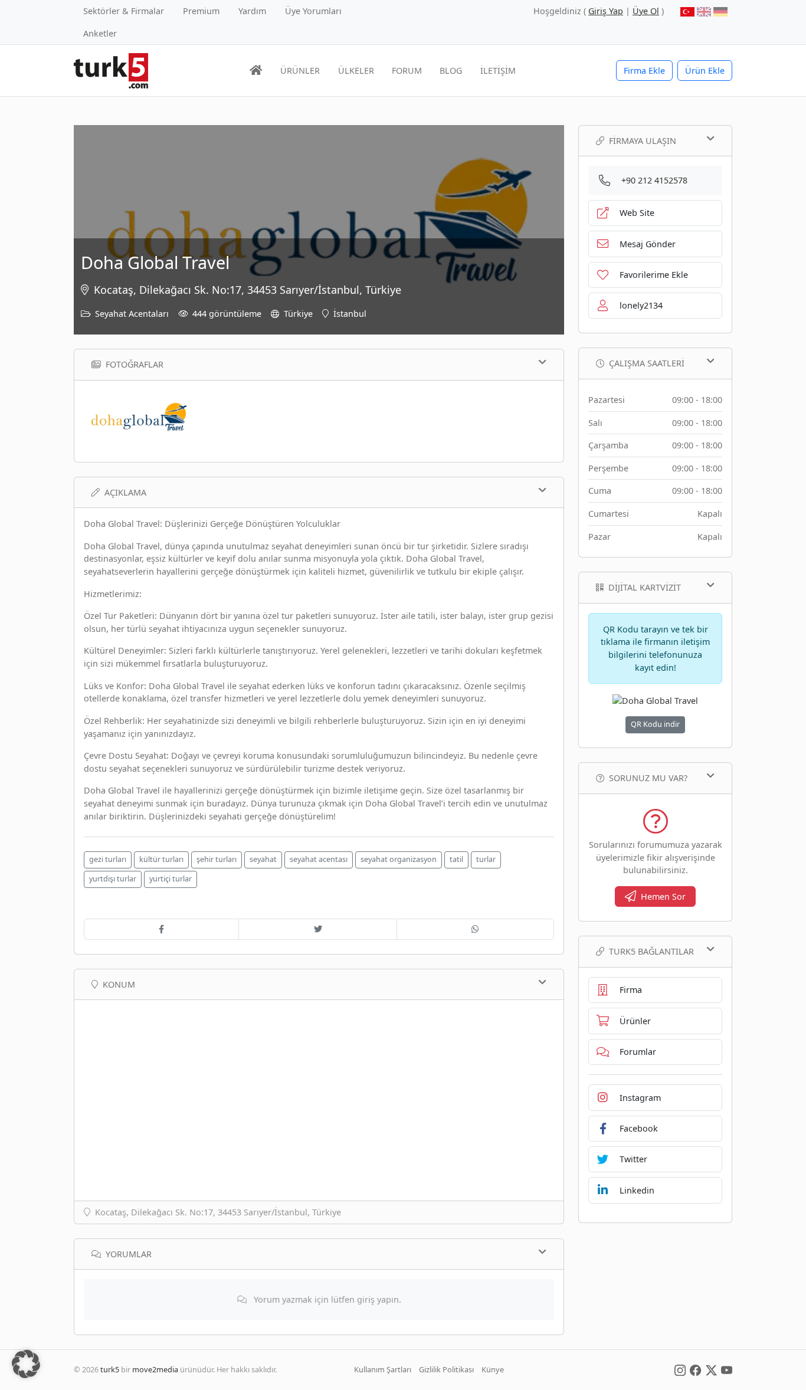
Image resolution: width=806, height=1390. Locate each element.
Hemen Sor (663, 896)
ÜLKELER (356, 70)
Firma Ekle (644, 70)
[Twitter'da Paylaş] (317, 929)
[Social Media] (680, 1369)
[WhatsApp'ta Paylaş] (475, 929)
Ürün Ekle (705, 70)
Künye (492, 1369)
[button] (26, 1364)
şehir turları (216, 859)
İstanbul (349, 313)
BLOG (451, 70)
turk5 (109, 1369)
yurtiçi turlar (170, 879)
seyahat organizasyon (399, 859)
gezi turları (107, 859)
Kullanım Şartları (382, 1369)
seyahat (263, 859)
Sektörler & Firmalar (123, 11)
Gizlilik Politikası (446, 1369)
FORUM (407, 70)
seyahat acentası (319, 859)
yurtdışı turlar (112, 879)
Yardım (252, 11)
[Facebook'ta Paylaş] (161, 929)
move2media (155, 1369)
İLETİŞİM (498, 70)
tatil (456, 859)
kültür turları (161, 859)
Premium (201, 11)
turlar (486, 859)
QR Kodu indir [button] (655, 724)
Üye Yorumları (313, 11)
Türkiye (298, 313)
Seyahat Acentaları (132, 313)
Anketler (100, 33)
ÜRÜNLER (300, 70)
